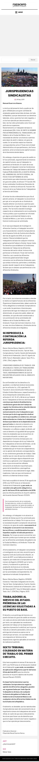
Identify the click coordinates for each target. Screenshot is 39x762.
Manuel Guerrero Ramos (17, 733)
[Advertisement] (19, 35)
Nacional (13, 731)
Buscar (33, 60)
